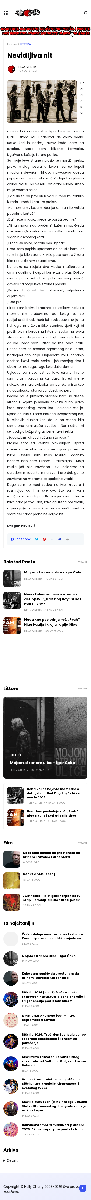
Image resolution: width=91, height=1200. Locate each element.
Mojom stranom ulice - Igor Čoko (53, 572)
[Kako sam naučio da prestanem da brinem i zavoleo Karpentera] (12, 859)
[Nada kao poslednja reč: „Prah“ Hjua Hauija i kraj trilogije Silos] (12, 625)
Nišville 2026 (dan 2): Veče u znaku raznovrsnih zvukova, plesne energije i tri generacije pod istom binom (53, 996)
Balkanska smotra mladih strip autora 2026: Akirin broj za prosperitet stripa (53, 1127)
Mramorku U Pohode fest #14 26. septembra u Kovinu (48, 1018)
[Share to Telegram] (59, 539)
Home (12, 44)
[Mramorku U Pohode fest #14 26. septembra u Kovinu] (11, 1020)
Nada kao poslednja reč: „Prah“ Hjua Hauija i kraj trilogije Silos (52, 622)
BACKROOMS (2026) (39, 874)
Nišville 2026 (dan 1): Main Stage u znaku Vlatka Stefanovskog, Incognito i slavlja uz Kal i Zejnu (54, 1106)
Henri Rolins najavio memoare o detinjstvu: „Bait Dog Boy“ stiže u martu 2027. (53, 599)
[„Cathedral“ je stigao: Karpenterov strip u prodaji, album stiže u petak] (12, 902)
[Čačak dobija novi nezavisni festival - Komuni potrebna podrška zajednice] (11, 939)
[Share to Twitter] (36, 539)
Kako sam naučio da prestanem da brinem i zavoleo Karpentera (51, 855)
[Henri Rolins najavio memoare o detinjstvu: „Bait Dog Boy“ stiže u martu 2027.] (12, 600)
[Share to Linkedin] (52, 539)
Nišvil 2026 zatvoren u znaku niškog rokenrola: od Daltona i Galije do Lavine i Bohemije (55, 1061)
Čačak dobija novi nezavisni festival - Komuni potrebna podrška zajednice (52, 936)
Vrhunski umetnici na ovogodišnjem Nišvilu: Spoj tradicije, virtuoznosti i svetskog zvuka (51, 1083)
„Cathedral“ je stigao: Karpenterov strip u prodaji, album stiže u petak (51, 898)
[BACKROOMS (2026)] (12, 880)
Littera (25, 44)
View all (83, 562)
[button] (68, 539)
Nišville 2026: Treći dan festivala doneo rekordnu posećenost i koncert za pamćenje (54, 1039)
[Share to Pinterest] (44, 539)
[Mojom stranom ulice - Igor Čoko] (12, 578)
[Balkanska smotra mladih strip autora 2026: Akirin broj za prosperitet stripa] (11, 1129)
